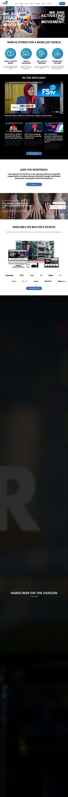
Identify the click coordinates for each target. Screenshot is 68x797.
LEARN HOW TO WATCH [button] (34, 288)
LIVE (16, 3)
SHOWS (21, 3)
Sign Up (63, 211)
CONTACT (49, 3)
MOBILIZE (37, 3)
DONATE (62, 3)
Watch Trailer (35, 596)
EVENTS (32, 3)
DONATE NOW (34, 184)
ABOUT (43, 3)
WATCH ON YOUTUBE (34, 153)
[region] (34, 22)
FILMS (26, 3)
